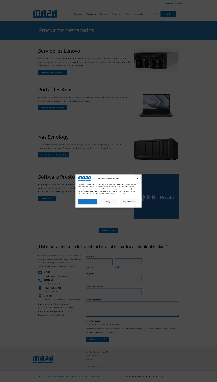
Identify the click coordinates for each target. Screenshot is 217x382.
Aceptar (87, 201)
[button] (138, 178)
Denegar (108, 201)
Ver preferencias (129, 201)
